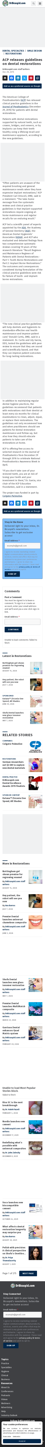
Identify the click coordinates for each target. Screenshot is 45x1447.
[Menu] (40, 3)
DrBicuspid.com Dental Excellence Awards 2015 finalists (13, 783)
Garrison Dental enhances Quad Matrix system (11, 1030)
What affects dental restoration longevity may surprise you (14, 1229)
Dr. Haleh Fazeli (12, 1109)
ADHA (19, 237)
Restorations (14, 53)
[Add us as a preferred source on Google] (37, 78)
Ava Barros (10, 905)
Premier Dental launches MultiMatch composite (13, 1006)
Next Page (28, 1273)
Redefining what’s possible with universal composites (14, 1145)
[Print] (5, 78)
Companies (7, 741)
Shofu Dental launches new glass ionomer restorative (13, 715)
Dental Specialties (13, 50)
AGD (28, 231)
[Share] (11, 78)
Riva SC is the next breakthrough (12, 1104)
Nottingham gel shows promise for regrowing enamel (13, 665)
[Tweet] (24, 78)
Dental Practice (10, 777)
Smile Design (34, 50)
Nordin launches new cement (13, 1123)
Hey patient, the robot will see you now (13, 680)
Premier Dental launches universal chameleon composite (14, 919)
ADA (24, 227)
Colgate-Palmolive (12, 496)
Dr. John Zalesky (12, 1152)
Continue (13, 629)
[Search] (33, 3)
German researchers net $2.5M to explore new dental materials (13, 765)
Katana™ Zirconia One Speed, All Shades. (12, 699)
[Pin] (31, 78)
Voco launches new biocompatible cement (12, 1205)
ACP (23, 100)
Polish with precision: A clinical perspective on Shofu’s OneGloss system (14, 1250)
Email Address (12, 541)
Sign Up (12, 574)
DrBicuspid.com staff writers (16, 69)
